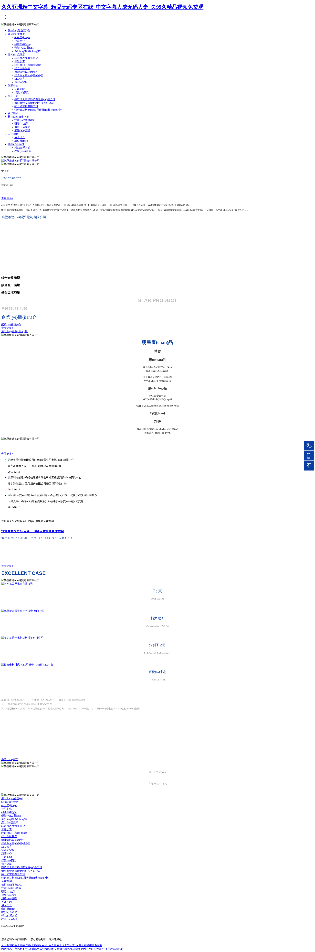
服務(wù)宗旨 (22, 127)
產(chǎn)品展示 (16, 54)
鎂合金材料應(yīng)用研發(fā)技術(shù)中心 (39, 109)
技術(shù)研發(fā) (24, 120)
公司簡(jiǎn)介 (22, 37)
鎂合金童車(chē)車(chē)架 (28, 75)
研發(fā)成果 (21, 123)
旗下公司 (13, 96)
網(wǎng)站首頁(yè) (19, 30)
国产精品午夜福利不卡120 (16, 948)
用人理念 (19, 137)
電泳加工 (19, 61)
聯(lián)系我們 (16, 144)
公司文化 (19, 40)
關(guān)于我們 (16, 34)
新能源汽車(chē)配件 (26, 71)
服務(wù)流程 (22, 130)
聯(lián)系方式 (22, 147)
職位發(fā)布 (21, 140)
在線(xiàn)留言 (22, 151)
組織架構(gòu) (22, 44)
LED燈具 (19, 78)
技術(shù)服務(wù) (18, 116)
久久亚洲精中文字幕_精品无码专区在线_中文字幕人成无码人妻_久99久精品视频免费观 (102, 7)
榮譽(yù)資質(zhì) (24, 47)
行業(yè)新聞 (21, 92)
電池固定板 (21, 82)
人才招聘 (13, 133)
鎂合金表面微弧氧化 (26, 58)
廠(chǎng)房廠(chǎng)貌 (27, 51)
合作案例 (13, 113)
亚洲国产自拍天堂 (91, 948)
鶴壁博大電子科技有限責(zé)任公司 (34, 99)
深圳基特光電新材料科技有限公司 (34, 102)
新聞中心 (13, 85)
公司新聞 (19, 89)
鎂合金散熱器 (22, 68)
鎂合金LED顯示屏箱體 (27, 65)
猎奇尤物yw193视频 (68, 948)
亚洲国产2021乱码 (112, 948)
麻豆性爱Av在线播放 (44, 948)
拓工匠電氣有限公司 (26, 106)
